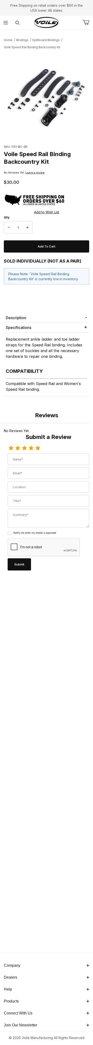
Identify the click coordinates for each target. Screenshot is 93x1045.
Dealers (10, 977)
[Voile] (46, 22)
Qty (7, 217)
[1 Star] (11, 448)
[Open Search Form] (17, 23)
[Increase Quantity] (27, 227)
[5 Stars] (37, 448)
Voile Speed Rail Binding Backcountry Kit (32, 47)
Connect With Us (18, 1013)
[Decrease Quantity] (9, 227)
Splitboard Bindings (46, 40)
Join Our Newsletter (20, 1025)
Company (12, 965)
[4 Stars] (31, 448)
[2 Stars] (17, 448)
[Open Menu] (6, 23)
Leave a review (35, 172)
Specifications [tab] (18, 327)
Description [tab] (16, 317)
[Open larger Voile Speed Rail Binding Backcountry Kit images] (46, 95)
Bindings (22, 40)
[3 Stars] (24, 448)
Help (8, 989)
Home (8, 40)
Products (11, 1001)
